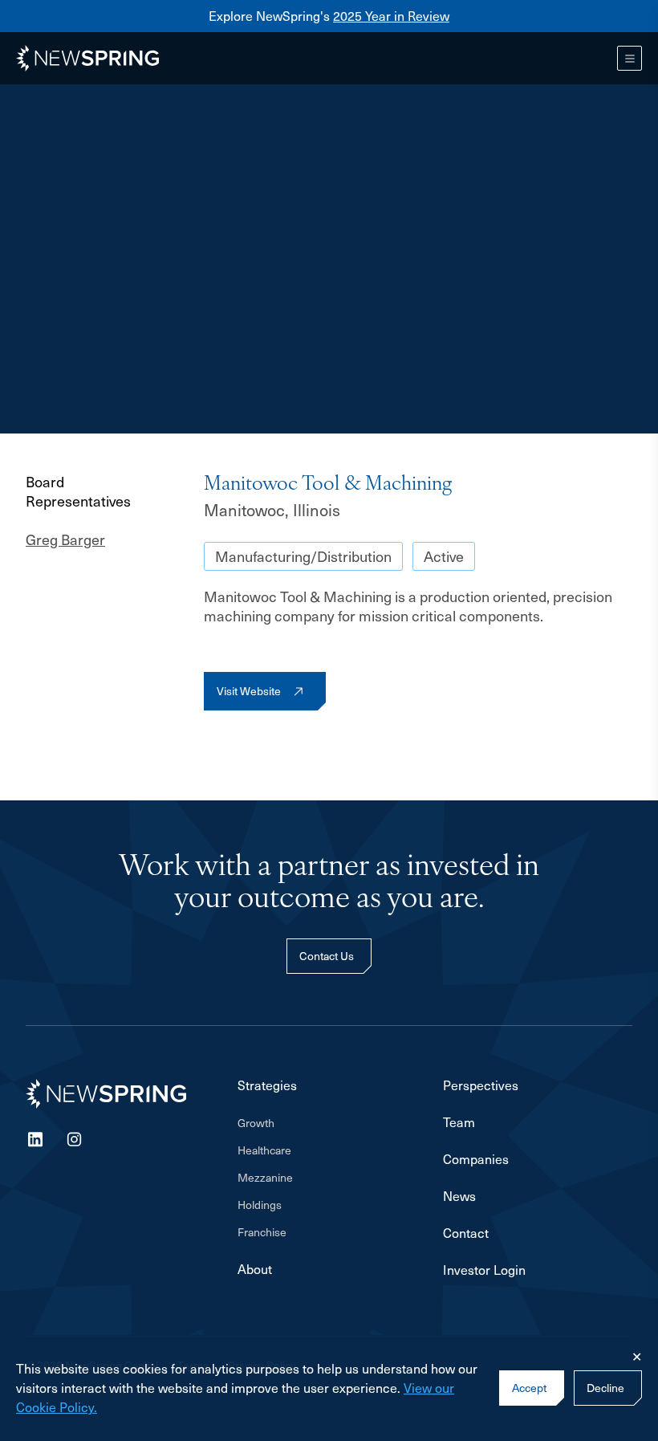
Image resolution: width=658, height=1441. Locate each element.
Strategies (267, 1085)
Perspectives (480, 1085)
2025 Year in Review (391, 15)
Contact (466, 1233)
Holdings (260, 1204)
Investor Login (484, 1270)
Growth (256, 1122)
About (255, 1269)
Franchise (262, 1232)
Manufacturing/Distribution (303, 556)
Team (459, 1122)
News (459, 1196)
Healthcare (264, 1150)
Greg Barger (65, 539)
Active (444, 556)
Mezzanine (265, 1177)
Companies (476, 1159)
